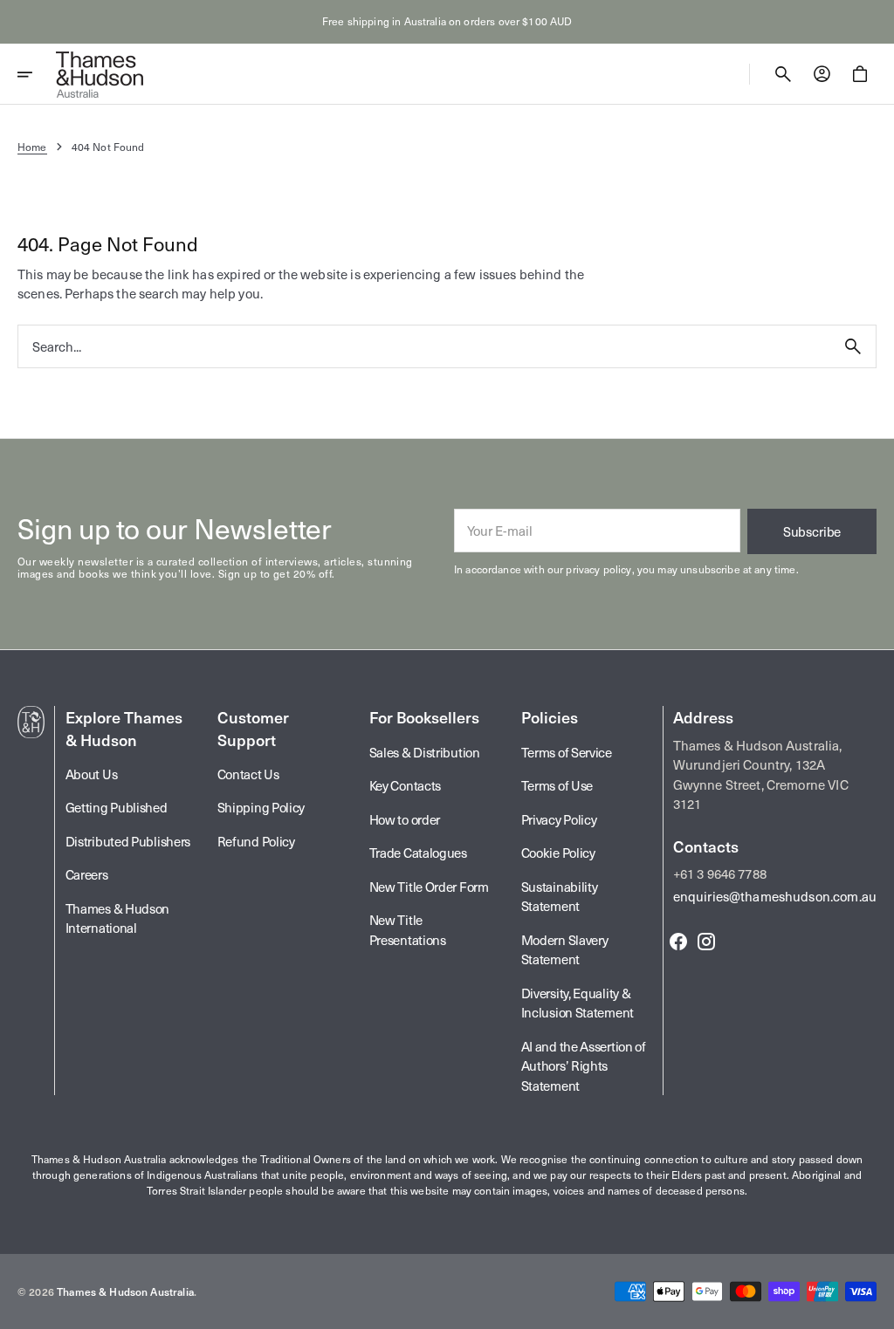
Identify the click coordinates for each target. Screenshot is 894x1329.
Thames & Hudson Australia (125, 1291)
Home (32, 146)
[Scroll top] (873, 1308)
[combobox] (424, 346)
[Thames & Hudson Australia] (99, 74)
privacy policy (598, 569)
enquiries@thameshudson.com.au (775, 896)
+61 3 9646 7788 (720, 873)
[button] (36, 74)
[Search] (853, 346)
